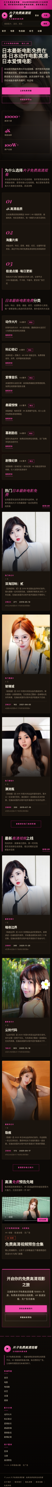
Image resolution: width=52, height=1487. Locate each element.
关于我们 (7, 1482)
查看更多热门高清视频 (26, 824)
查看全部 (46, 506)
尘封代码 (11, 1030)
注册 (46, 15)
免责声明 (7, 1486)
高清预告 (8, 1460)
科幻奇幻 (8, 1419)
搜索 (45, 24)
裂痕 (8, 1132)
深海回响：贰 (14, 583)
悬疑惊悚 (8, 1428)
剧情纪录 (8, 1437)
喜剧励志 (8, 1432)
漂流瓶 (9, 789)
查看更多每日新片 (26, 1167)
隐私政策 (28, 1482)
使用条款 (39, 1482)
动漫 (40, 31)
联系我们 (18, 1482)
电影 (12, 31)
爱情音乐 (8, 1423)
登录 (37, 15)
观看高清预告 (26, 100)
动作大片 (8, 1414)
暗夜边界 (11, 927)
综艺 (31, 31)
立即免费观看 (26, 91)
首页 (4, 31)
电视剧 (22, 31)
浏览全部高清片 (26, 1309)
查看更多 (9, 335)
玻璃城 (9, 686)
